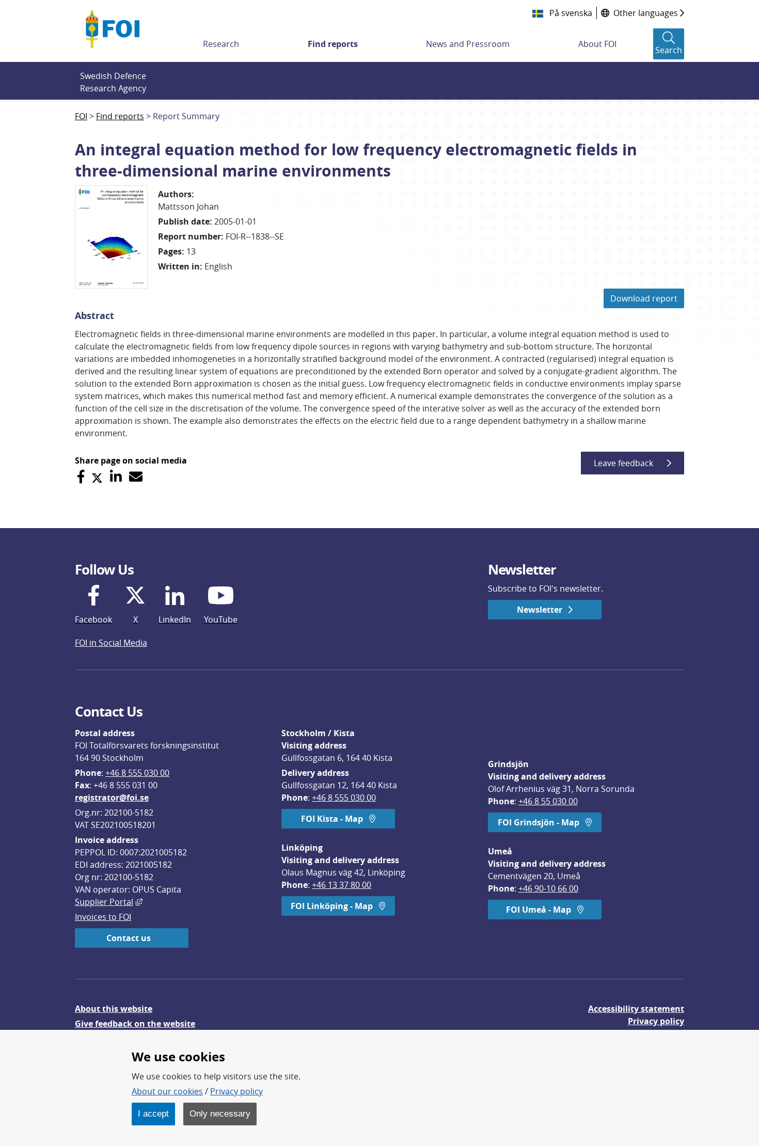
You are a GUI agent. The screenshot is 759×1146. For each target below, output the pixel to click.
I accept (153, 1113)
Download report (643, 298)
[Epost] (136, 477)
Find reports (333, 44)
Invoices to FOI (103, 916)
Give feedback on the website (135, 1023)
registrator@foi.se (112, 797)
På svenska (569, 13)
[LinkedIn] (116, 477)
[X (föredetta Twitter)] (97, 477)
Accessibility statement (636, 1008)
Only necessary (219, 1113)
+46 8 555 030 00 (137, 772)
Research (221, 44)
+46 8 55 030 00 (548, 801)
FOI (81, 116)
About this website (113, 1008)
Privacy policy (656, 1021)
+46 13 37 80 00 (341, 884)
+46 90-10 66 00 (548, 888)
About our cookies (167, 1091)
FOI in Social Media (111, 642)
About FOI (597, 44)
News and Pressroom (468, 44)
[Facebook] (80, 477)
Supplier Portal (109, 902)
